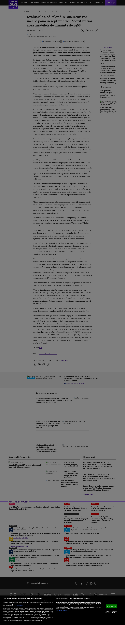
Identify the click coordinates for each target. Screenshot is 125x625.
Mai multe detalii (19, 605)
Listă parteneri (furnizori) (62, 610)
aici (20, 615)
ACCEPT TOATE (111, 606)
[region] (62, 610)
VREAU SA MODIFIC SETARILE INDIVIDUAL (111, 612)
